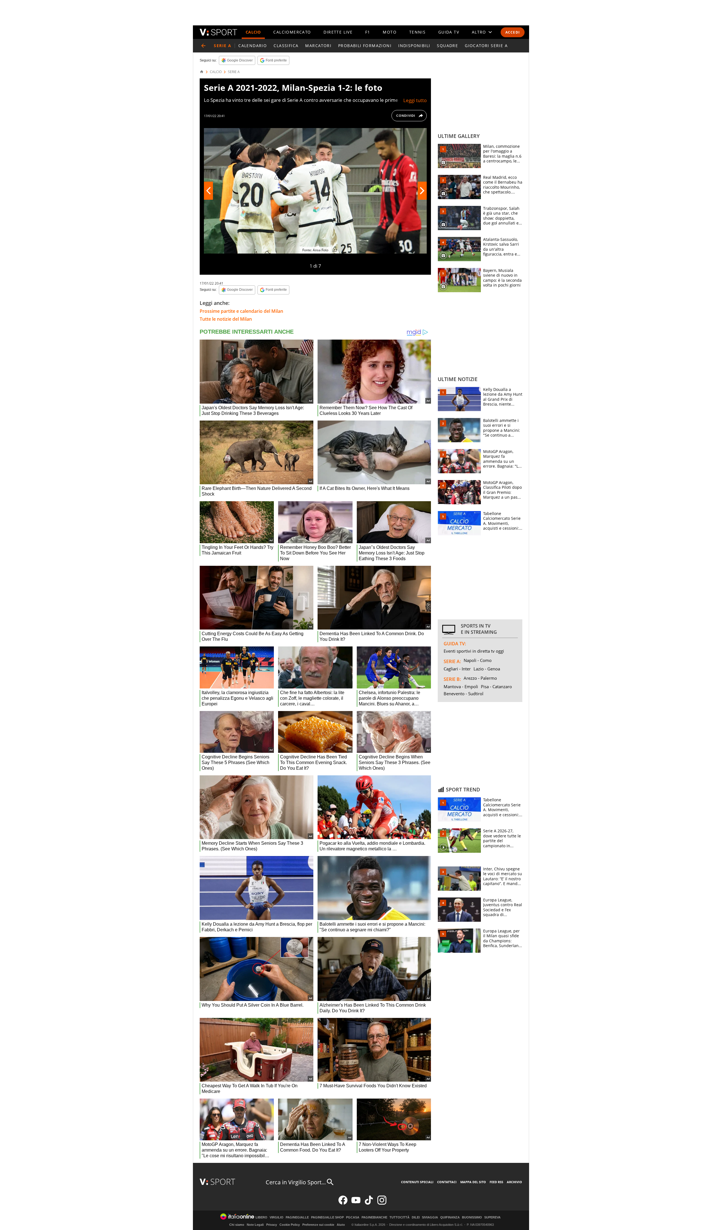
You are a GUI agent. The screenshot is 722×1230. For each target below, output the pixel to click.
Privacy (271, 1224)
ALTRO (479, 32)
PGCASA (352, 1217)
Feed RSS (496, 1182)
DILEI (416, 1217)
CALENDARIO (252, 45)
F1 (367, 32)
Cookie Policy (289, 1224)
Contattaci (447, 1182)
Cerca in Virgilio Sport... (296, 1182)
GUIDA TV (448, 32)
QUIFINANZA (450, 1217)
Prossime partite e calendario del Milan (241, 311)
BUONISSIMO (472, 1217)
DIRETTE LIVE (338, 32)
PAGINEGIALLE (297, 1217)
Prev (208, 191)
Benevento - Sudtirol (463, 693)
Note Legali (255, 1224)
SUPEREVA (492, 1217)
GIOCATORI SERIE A (486, 45)
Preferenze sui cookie (318, 1224)
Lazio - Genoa (487, 669)
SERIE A (234, 72)
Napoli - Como (478, 660)
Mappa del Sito (473, 1182)
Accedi (512, 32)
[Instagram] (381, 1203)
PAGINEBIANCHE (374, 1217)
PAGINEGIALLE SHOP (327, 1217)
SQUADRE (447, 45)
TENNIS (417, 32)
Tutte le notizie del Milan (226, 319)
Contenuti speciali (417, 1182)
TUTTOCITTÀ (399, 1217)
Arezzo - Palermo (480, 678)
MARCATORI (318, 45)
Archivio (514, 1182)
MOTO (390, 32)
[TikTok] (368, 1203)
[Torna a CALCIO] (203, 45)
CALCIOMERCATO (292, 32)
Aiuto (341, 1224)
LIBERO (261, 1217)
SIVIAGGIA (430, 1217)
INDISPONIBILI (414, 45)
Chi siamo (236, 1224)
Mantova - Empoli (461, 686)
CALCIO (253, 32)
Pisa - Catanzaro (496, 686)
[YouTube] (355, 1203)
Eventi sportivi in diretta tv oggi (474, 651)
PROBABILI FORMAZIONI (364, 45)
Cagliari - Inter (457, 669)
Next (422, 191)
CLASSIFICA (286, 45)
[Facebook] (342, 1203)
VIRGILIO (276, 1217)
